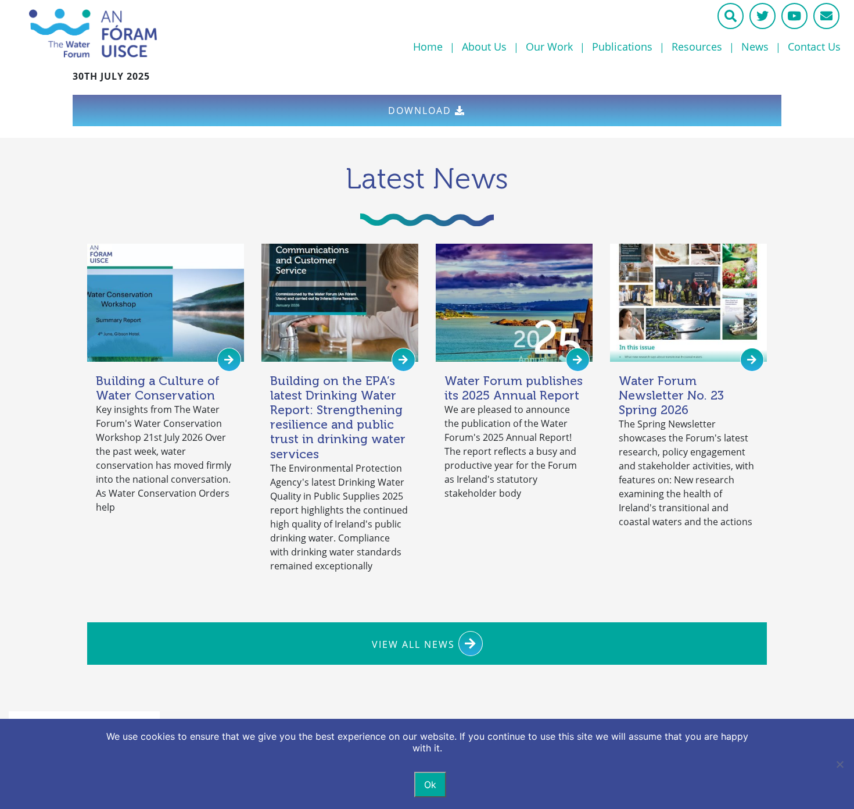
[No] (839, 764)
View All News (415, 644)
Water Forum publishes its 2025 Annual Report (513, 387)
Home (428, 47)
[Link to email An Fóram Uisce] (826, 16)
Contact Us (814, 47)
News (755, 47)
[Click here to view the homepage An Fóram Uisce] (148, 33)
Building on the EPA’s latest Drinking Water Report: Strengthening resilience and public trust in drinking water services (338, 417)
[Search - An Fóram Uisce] (730, 16)
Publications (622, 47)
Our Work (549, 47)
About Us (484, 47)
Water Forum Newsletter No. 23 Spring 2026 (671, 395)
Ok (430, 784)
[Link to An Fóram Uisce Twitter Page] (762, 16)
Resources (697, 47)
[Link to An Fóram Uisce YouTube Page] (794, 16)
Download (421, 110)
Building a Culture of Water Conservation (158, 387)
